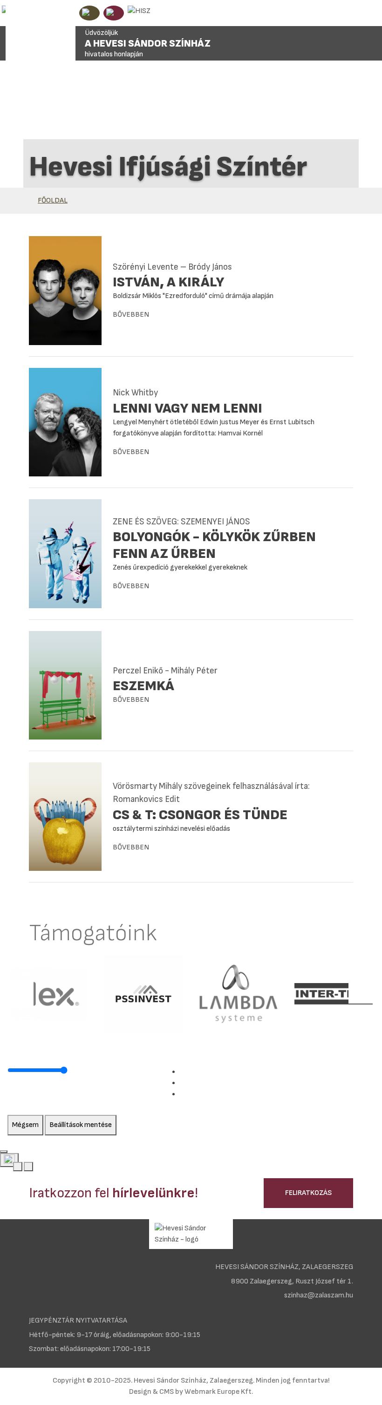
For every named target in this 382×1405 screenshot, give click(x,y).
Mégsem (25, 1124)
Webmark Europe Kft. (218, 1391)
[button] (20, 994)
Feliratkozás (308, 1192)
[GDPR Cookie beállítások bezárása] (3, 1151)
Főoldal (53, 200)
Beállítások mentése (80, 1124)
